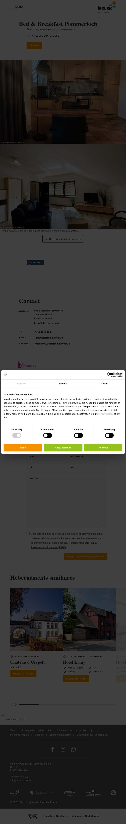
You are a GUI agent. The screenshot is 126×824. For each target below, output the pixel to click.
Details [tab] (63, 383)
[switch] (47, 435)
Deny (23, 447)
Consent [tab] (21, 383)
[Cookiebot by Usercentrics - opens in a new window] (109, 374)
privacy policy (105, 414)
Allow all (103, 447)
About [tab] (104, 383)
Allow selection (63, 447)
